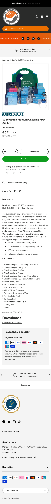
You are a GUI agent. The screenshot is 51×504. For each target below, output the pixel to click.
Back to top (25, 385)
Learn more (35, 3)
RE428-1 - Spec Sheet (12, 322)
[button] (42, 16)
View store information (14, 173)
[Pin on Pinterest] (20, 191)
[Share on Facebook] (15, 191)
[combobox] (25, 28)
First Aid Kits (16, 60)
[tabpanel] (25, 264)
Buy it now (25, 159)
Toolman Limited (13, 498)
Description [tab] (7, 199)
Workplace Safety (28, 60)
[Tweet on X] (10, 191)
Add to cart (34, 151)
